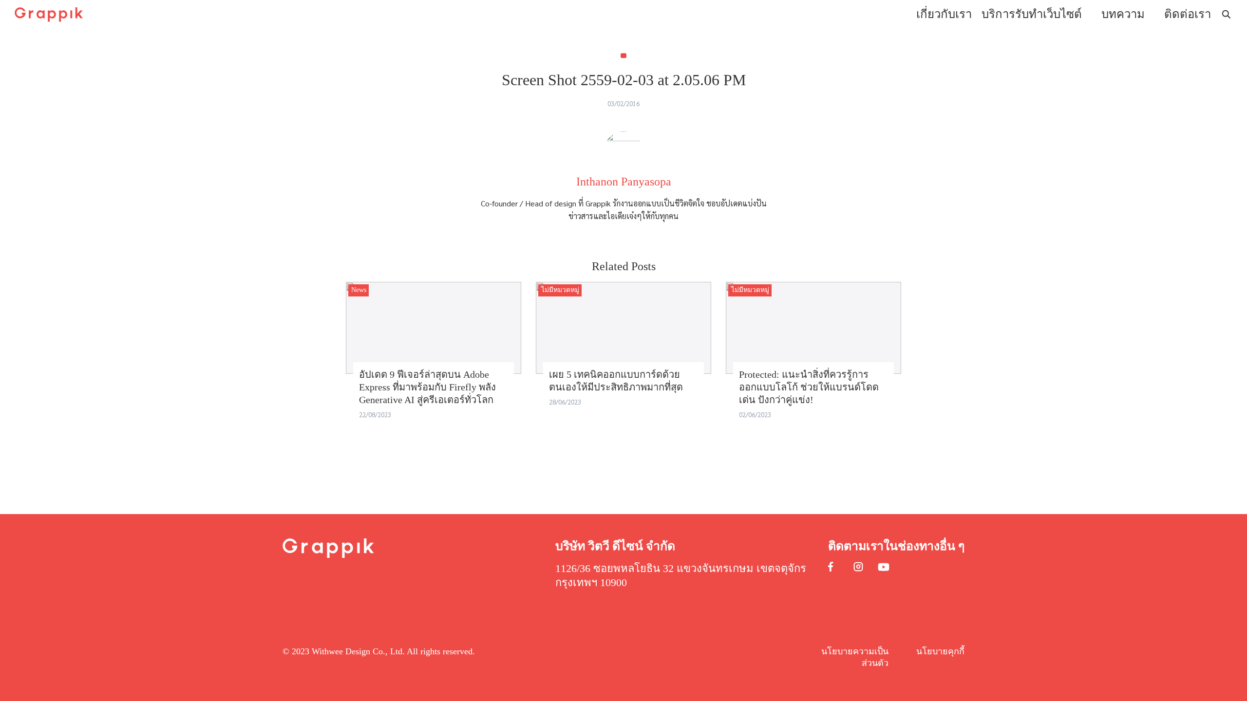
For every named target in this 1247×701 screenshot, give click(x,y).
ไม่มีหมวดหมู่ (560, 290)
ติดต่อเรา (1187, 14)
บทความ (1123, 14)
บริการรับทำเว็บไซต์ (1032, 14)
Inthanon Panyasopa (623, 181)
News (358, 290)
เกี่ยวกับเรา (944, 14)
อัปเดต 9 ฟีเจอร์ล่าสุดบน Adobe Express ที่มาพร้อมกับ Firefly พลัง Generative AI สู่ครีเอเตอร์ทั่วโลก (427, 387)
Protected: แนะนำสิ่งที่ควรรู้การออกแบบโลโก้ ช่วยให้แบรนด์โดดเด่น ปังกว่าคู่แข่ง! (809, 387)
